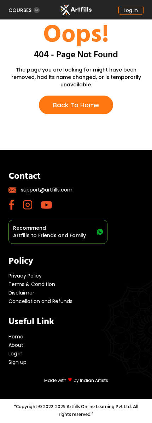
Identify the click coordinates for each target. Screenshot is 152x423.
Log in (131, 10)
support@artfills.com (46, 189)
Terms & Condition (31, 284)
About (15, 345)
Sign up (17, 362)
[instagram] (32, 205)
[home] (76, 10)
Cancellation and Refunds (40, 301)
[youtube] (50, 205)
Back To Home (76, 105)
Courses (19, 10)
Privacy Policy (25, 275)
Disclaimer (21, 292)
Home (15, 336)
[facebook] (15, 205)
